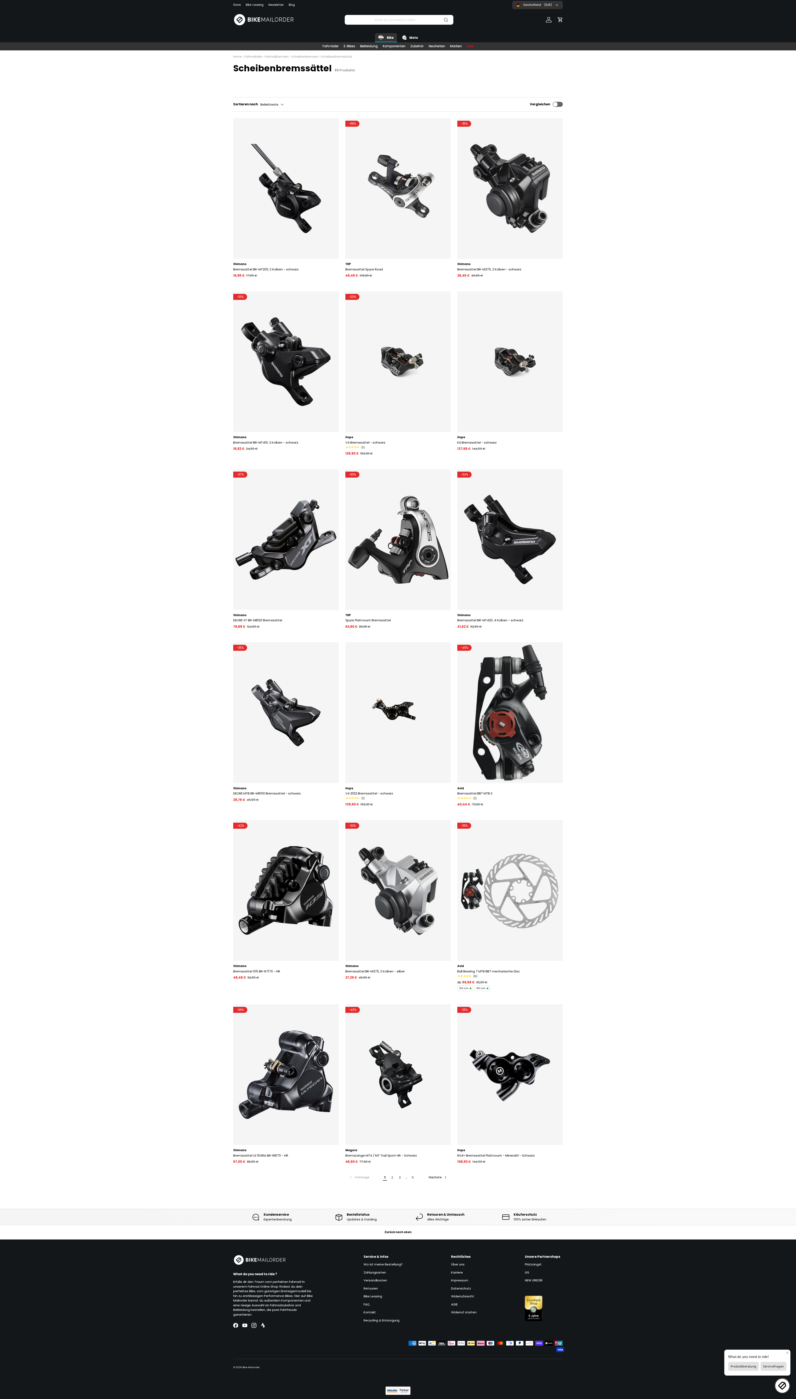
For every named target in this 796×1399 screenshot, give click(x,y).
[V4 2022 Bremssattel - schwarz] (398, 712)
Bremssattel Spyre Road (364, 269)
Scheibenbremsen (305, 57)
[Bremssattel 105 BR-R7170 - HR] (286, 890)
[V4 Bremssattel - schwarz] (398, 361)
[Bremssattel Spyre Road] (398, 188)
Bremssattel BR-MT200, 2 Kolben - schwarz (266, 269)
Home (237, 57)
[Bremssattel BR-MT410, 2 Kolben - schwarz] (286, 361)
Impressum (459, 1280)
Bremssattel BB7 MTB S (475, 793)
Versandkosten (375, 1280)
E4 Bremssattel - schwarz (477, 442)
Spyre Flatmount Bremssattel (368, 620)
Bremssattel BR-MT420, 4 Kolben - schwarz (490, 620)
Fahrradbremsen (277, 57)
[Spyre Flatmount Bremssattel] (398, 539)
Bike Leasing (373, 1296)
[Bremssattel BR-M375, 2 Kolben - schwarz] (510, 188)
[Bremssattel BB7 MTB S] (510, 712)
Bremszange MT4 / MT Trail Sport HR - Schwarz (381, 1155)
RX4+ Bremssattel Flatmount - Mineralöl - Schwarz (496, 1155)
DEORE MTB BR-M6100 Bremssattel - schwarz (267, 793)
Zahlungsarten (375, 1272)
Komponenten (394, 46)
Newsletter (276, 5)
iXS (527, 1272)
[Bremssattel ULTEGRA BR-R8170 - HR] (286, 1074)
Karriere (457, 1272)
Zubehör (417, 46)
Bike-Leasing (254, 5)
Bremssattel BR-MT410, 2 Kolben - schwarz (265, 442)
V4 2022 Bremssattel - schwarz (369, 793)
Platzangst (533, 1264)
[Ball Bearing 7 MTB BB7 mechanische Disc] (510, 890)
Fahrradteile (253, 57)
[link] (359, 1177)
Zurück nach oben (398, 1232)
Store (237, 5)
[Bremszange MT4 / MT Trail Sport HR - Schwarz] (398, 1074)
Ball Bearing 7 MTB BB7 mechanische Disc (488, 971)
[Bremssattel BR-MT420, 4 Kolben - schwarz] (510, 539)
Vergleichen (540, 104)
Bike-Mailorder (251, 1367)
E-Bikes (349, 46)
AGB (454, 1304)
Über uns (458, 1264)
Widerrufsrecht (462, 1296)
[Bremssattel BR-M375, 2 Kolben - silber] (398, 890)
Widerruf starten (464, 1312)
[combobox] (399, 20)
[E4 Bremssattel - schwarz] (510, 361)
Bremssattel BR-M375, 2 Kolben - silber (375, 971)
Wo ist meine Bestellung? (383, 1264)
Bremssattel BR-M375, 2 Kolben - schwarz (489, 269)
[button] (560, 19)
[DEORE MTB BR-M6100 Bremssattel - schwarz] (286, 712)
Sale (470, 46)
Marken (456, 46)
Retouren (371, 1288)
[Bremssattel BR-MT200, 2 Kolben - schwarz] (286, 188)
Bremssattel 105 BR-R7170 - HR (256, 971)
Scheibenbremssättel (336, 57)
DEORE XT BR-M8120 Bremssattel (257, 620)
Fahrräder (331, 46)
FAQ (367, 1304)
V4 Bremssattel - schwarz (365, 442)
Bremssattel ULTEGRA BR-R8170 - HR (260, 1155)
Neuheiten (437, 46)
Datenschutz (461, 1288)
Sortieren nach (245, 104)
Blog (292, 5)
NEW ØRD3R (533, 1280)
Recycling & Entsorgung (381, 1320)
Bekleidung (369, 46)
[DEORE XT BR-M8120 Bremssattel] (286, 539)
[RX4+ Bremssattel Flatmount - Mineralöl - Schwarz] (510, 1074)
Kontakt (370, 1312)
